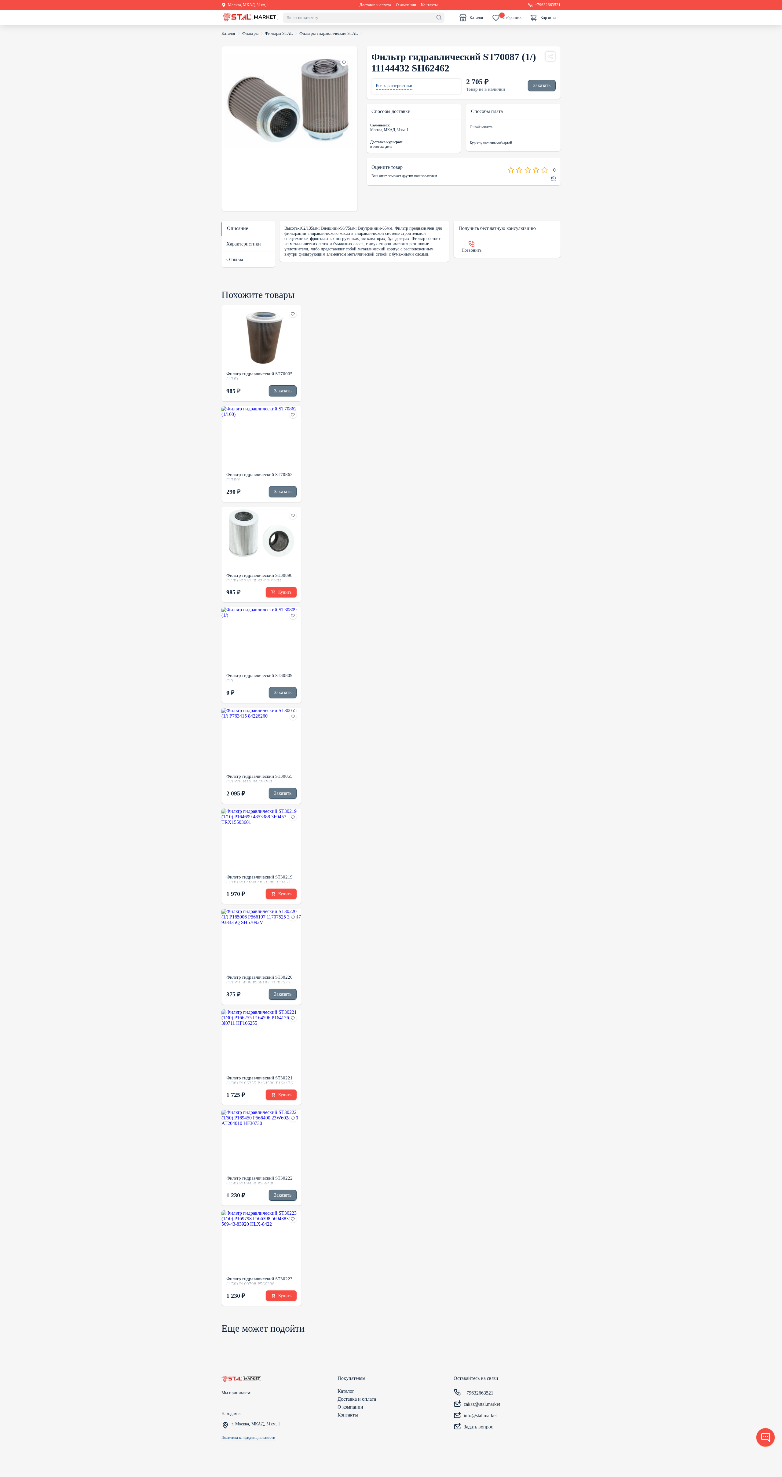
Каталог (228, 33)
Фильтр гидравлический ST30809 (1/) (259, 677)
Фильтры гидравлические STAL (328, 33)
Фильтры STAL (279, 33)
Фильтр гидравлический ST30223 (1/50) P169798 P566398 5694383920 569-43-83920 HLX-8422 (259, 1281)
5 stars (544, 170)
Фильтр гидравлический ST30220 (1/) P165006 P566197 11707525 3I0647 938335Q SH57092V (259, 979)
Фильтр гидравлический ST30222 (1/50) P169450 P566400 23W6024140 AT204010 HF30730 (259, 1180)
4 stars (536, 170)
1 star (511, 170)
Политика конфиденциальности (248, 1437)
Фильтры (250, 33)
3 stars (527, 170)
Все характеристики (394, 85)
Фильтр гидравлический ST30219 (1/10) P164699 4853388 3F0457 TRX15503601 (259, 879)
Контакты (429, 5)
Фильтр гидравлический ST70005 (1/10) (259, 375)
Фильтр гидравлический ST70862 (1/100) (259, 476)
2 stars (519, 170)
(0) (553, 178)
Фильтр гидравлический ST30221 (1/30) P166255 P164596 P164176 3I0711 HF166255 (259, 1080)
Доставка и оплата (375, 5)
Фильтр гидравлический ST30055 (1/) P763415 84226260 (259, 778)
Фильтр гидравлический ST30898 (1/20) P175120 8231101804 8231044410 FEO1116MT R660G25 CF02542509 (261, 577)
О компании (406, 5)
